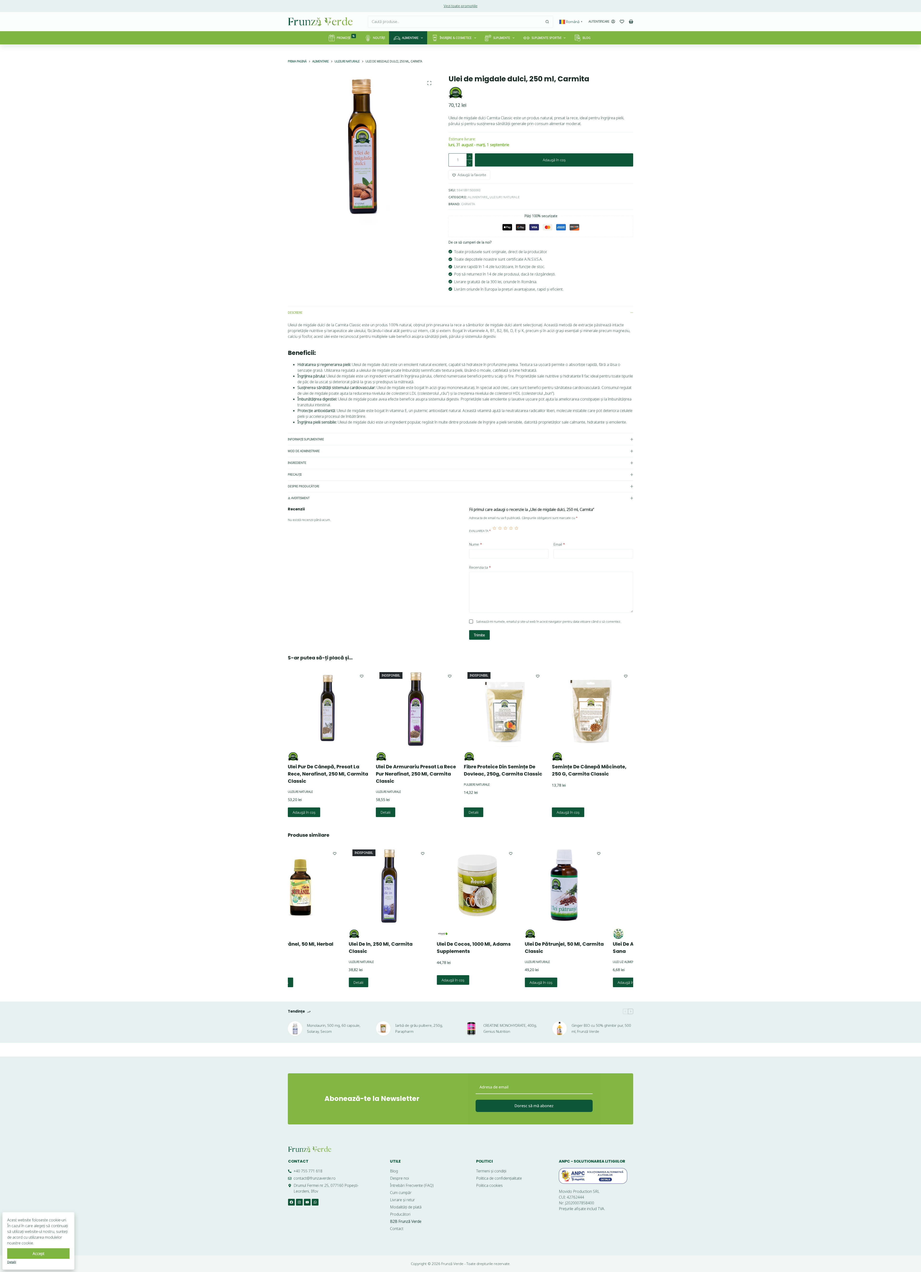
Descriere (295, 313)
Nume (475, 544)
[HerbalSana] (557, 933)
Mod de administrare (304, 451)
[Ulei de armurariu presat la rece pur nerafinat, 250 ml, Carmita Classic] (416, 709)
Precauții (294, 474)
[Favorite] (622, 21)
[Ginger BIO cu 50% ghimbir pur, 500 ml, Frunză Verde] (559, 1028)
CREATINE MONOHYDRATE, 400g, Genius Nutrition (510, 1028)
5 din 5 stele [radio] (516, 531)
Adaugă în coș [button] (304, 812)
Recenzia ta (480, 567)
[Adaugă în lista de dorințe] (362, 676)
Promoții (346, 37)
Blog (586, 38)
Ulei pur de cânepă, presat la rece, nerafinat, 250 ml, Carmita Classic (328, 773)
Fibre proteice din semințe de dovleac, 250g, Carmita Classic (503, 770)
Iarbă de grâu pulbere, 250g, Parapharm (419, 1028)
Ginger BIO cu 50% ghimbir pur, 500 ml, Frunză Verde (601, 1028)
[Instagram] (299, 1202)
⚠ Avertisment (299, 498)
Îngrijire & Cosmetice (456, 38)
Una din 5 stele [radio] (494, 531)
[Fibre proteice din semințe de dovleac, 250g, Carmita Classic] (504, 709)
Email (559, 544)
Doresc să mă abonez (534, 1105)
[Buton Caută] (547, 21)
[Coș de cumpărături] (631, 21)
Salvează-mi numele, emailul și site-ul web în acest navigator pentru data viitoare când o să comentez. (548, 621)
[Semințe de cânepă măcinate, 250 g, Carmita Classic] (592, 709)
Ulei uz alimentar (565, 962)
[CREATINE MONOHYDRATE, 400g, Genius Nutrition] (471, 1028)
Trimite (479, 635)
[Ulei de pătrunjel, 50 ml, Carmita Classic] (504, 886)
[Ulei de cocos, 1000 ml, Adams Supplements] (416, 886)
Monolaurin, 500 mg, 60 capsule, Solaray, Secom (333, 1028)
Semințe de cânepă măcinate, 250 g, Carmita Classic (589, 770)
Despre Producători (303, 486)
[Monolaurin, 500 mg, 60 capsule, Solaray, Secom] (295, 1028)
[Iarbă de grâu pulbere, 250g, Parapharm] (383, 1028)
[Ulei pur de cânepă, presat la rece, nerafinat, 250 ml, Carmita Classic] (328, 709)
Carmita (468, 204)
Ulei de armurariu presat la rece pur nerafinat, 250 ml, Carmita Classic (416, 773)
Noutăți (379, 38)
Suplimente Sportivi (546, 38)
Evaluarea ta (480, 531)
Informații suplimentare (306, 439)
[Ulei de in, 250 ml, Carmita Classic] (328, 886)
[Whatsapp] (315, 1202)
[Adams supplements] (381, 933)
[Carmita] (456, 92)
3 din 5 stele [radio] (505, 531)
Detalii (385, 812)
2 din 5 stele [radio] (500, 531)
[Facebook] (291, 1202)
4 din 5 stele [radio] (511, 531)
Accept (38, 1253)
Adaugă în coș (554, 159)
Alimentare (410, 38)
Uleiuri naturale (505, 197)
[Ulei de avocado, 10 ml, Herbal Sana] (592, 886)
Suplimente (501, 38)
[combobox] (454, 22)
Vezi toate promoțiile (461, 5)
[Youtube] (307, 1202)
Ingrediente (297, 463)
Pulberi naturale (477, 784)
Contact (298, 1161)
